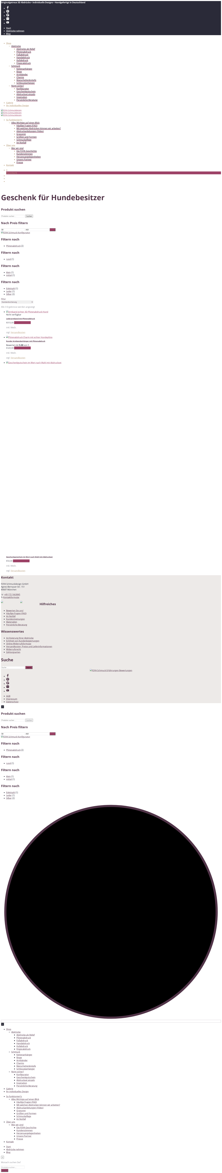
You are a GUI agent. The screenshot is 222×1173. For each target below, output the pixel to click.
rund (8, 259)
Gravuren (21, 134)
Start (8, 28)
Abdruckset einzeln (25, 94)
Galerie (9, 102)
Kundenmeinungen (15, 619)
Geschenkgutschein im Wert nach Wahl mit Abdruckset (29, 557)
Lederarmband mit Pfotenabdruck (20, 318)
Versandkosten (18, 332)
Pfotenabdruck (23, 51)
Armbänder (22, 74)
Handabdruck (23, 57)
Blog (8, 33)
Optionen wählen (22, 322)
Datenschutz (12, 701)
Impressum (11, 698)
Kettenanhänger (24, 68)
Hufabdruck (22, 60)
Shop (8, 43)
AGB (8, 696)
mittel (9, 275)
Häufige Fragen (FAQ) (26, 125)
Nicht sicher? (17, 85)
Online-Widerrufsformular (18, 643)
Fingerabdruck (23, 63)
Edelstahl (10, 288)
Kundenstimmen (24, 153)
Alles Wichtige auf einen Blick (25, 122)
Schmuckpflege (23, 139)
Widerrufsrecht (13, 649)
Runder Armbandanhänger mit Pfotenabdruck (25, 341)
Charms (20, 77)
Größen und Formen (26, 136)
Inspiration (21, 97)
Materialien (11, 621)
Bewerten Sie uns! (14, 610)
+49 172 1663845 (12, 594)
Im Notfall (21, 142)
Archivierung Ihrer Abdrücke (20, 638)
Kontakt (10, 165)
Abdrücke (16, 46)
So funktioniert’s (14, 119)
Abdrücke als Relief (25, 49)
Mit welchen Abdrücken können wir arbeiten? (38, 128)
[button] (6, 170)
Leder (9, 291)
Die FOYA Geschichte (26, 151)
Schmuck (15, 65)
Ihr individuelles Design (17, 105)
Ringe (19, 71)
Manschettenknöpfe (26, 80)
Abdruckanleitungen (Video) (30, 131)
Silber (9, 294)
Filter (52, 229)
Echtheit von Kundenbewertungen (22, 640)
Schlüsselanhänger (25, 82)
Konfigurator (22, 88)
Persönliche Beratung (27, 99)
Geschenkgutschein (26, 91)
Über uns (10, 145)
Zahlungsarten (13, 652)
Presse (19, 162)
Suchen (29, 216)
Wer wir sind (17, 148)
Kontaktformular (11, 597)
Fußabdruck (22, 54)
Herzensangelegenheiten (28, 156)
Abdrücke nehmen (15, 30)
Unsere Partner (23, 159)
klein (8, 272)
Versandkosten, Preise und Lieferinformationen (29, 646)
